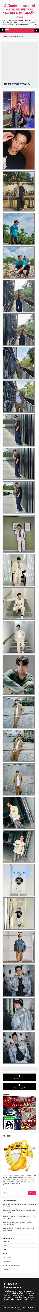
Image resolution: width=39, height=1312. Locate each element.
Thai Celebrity (7, 1257)
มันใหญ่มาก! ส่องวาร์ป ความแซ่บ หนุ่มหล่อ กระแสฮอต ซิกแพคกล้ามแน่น (19, 11)
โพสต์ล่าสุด (6, 1269)
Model (4, 1249)
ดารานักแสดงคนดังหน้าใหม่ (11, 1265)
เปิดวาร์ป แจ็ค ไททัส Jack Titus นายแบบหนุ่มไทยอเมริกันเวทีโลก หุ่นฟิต (17, 1223)
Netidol (5, 1253)
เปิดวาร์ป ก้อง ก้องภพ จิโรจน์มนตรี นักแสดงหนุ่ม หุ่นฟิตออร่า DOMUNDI (19, 1211)
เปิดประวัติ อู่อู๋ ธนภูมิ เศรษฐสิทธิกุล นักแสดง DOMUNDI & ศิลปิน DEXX (19, 1205)
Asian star (6, 1241)
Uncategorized (7, 1261)
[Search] (32, 30)
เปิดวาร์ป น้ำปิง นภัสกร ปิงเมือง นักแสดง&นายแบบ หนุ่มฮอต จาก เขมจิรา (19, 1217)
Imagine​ (5, 1245)
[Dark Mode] (28, 30)
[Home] (2, 30)
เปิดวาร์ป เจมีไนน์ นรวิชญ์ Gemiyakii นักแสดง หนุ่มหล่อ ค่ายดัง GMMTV (19, 1229)
